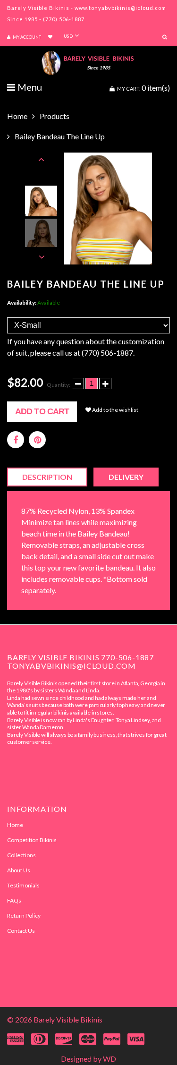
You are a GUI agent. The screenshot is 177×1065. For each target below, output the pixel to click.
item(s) (143, 87)
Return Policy (24, 915)
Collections (21, 855)
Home (17, 115)
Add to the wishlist (114, 409)
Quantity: (58, 384)
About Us (18, 870)
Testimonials (23, 885)
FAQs (14, 900)
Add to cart (42, 411)
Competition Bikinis (32, 839)
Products (54, 115)
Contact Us (21, 930)
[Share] (15, 439)
